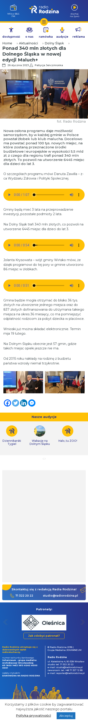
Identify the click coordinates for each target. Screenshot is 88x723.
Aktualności (28, 43)
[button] (5, 622)
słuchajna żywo (74, 14)
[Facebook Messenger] (31, 403)
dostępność (11, 36)
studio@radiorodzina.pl (60, 595)
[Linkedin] (23, 403)
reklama (78, 36)
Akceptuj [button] (66, 715)
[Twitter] (15, 403)
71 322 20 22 (24, 595)
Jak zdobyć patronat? (44, 635)
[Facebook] (7, 403)
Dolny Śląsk (54, 43)
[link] (40, 435)
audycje (62, 36)
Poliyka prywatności (33, 715)
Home (7, 43)
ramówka (46, 36)
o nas (29, 36)
